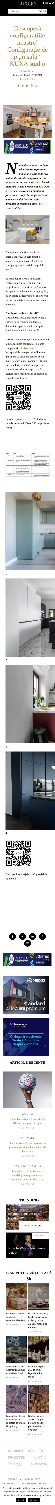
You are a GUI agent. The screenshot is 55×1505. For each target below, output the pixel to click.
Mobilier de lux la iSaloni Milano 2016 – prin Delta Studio (15, 1370)
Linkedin (49, 3)
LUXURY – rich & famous (27, 4)
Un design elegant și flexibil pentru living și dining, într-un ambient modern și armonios (38, 1320)
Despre (12, 1479)
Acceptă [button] (20, 1500)
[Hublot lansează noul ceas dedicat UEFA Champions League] (27, 1089)
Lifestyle (13, 1223)
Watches (27, 1113)
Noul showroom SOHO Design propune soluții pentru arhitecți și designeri (36, 1423)
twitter (52, 3)
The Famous (33, 1166)
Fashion (19, 1166)
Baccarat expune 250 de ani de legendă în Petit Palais (36, 1371)
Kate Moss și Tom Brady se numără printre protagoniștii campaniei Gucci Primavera (27, 1175)
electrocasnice (28, 348)
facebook (43, 3)
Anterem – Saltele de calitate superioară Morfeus (16, 1317)
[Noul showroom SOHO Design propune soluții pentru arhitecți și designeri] (38, 1399)
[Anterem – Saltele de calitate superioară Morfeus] (16, 1296)
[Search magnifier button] (45, 11)
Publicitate (32, 1479)
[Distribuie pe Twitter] (22, 85)
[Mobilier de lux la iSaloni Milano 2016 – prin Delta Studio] (16, 1349)
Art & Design (29, 79)
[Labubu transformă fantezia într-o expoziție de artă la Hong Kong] (16, 1399)
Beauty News (27, 1138)
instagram (46, 3)
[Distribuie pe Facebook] (18, 85)
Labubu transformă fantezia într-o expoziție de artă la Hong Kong (15, 1421)
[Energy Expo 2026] (27, 146)
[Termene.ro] (26, 1055)
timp (37, 182)
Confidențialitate (33, 1484)
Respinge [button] (34, 1500)
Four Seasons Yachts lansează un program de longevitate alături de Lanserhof (27, 1147)
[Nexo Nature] (26, 1013)
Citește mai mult (34, 1226)
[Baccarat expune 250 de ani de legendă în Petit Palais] (38, 1349)
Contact (8, 1484)
